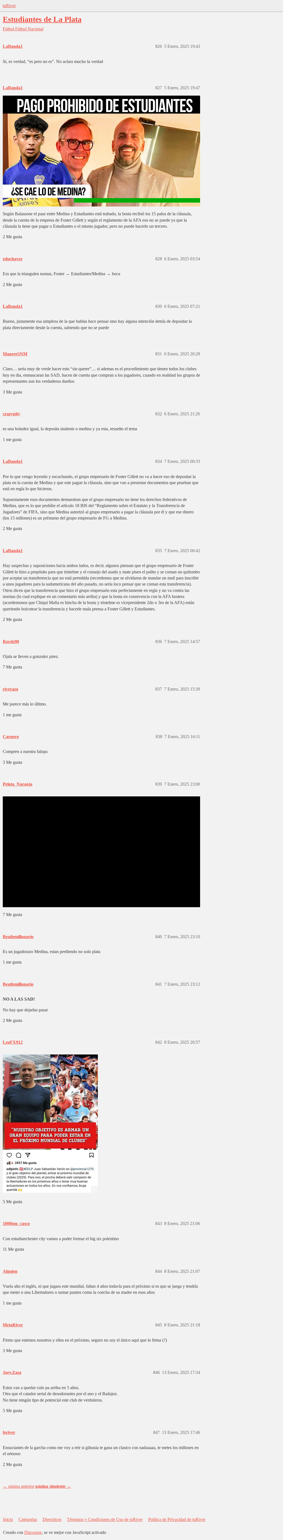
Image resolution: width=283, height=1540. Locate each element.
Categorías (28, 1519)
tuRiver (9, 5)
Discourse (33, 1532)
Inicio (8, 1519)
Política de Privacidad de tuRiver (176, 1519)
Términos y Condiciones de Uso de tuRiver (105, 1519)
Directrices (52, 1519)
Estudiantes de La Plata (42, 19)
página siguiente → (53, 1486)
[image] (50, 1123)
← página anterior (18, 1486)
